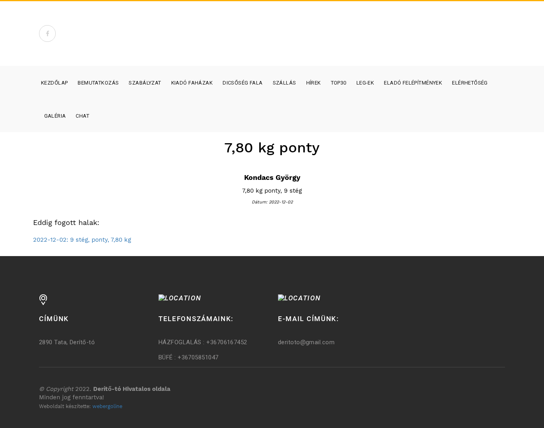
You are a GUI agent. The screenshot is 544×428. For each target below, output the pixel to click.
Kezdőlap (54, 83)
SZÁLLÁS (284, 83)
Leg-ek (365, 83)
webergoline (107, 406)
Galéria (55, 116)
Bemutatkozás (98, 83)
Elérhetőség (470, 83)
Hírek (313, 83)
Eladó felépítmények (413, 83)
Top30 (338, 83)
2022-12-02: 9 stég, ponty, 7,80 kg (82, 239)
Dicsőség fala (242, 83)
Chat (82, 116)
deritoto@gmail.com (306, 342)
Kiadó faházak (192, 83)
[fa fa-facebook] (47, 33)
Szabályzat (145, 83)
